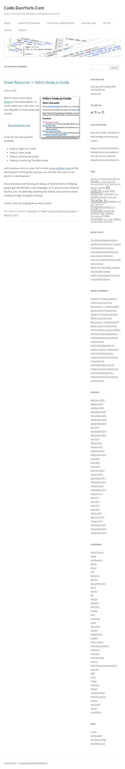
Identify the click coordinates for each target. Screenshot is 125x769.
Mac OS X (103, 197)
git (108, 187)
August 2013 (97, 446)
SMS (102, 213)
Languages (109, 193)
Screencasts (109, 210)
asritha (94, 298)
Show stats (96, 93)
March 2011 (96, 513)
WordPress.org (98, 743)
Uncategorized (98, 692)
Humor (94, 610)
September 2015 (98, 423)
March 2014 (96, 443)
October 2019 (97, 407)
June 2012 (95, 458)
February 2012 (97, 470)
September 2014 (98, 435)
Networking (96, 634)
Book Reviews (114, 179)
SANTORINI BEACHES (101, 345)
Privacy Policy (10, 763)
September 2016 (98, 419)
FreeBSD (101, 188)
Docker (94, 579)
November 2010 (98, 528)
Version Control (98, 696)
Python (97, 210)
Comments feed (98, 739)
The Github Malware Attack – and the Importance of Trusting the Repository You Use (106, 244)
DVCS (106, 184)
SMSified (109, 213)
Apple (93, 556)
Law (116, 194)
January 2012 (97, 474)
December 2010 (98, 525)
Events (94, 187)
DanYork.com (88, 23)
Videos (117, 219)
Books (95, 181)
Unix (105, 219)
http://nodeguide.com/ (19, 125)
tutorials (71, 211)
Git (92, 595)
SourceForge (96, 216)
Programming (101, 207)
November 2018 (98, 415)
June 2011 (95, 501)
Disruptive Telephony (29, 23)
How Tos (95, 606)
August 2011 (97, 493)
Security (94, 669)
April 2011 (95, 509)
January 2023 (97, 404)
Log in (94, 731)
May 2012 (95, 462)
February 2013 (97, 450)
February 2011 (97, 517)
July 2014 (95, 439)
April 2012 (95, 466)
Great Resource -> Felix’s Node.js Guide (36, 82)
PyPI (113, 207)
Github (7, 30)
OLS (119, 201)
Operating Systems (100, 645)
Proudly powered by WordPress (33, 763)
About (7, 23)
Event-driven (115, 184)
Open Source (97, 642)
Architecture (97, 560)
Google (105, 191)
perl (92, 204)
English (22, 30)
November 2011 (98, 482)
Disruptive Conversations (60, 23)
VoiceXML (98, 221)
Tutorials (32, 211)
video (110, 219)
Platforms (99, 204)
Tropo (106, 216)
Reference (61, 211)
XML (111, 221)
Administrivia (97, 552)
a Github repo (63, 168)
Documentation (97, 184)
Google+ (95, 603)
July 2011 (95, 497)
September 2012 (98, 454)
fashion (94, 314)
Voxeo (106, 221)
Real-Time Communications (104, 665)
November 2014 (98, 431)
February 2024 (97, 400)
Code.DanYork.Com (24, 8)
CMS (109, 182)
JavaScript (97, 194)
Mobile (94, 630)
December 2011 (98, 478)
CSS (113, 181)
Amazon (94, 179)
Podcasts (95, 653)
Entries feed (96, 735)
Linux (94, 197)
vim (92, 221)
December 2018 (98, 411)
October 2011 (97, 485)
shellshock (95, 213)
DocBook (95, 575)
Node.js (8, 101)
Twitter (107, 23)
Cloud (104, 182)
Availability (102, 179)
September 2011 (98, 489)
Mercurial (112, 197)
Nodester (112, 201)
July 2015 (95, 427)
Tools (93, 677)
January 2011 (97, 521)
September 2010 (98, 532)
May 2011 (95, 505)
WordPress (96, 712)
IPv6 (112, 191)
